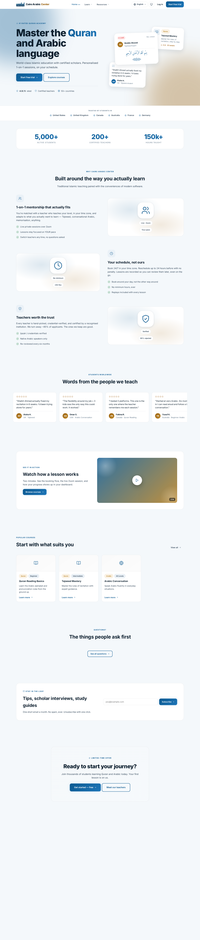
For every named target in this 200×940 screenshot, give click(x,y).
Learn (87, 4)
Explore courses (56, 77)
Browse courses (33, 492)
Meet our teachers (116, 787)
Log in (160, 4)
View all (174, 547)
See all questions (98, 654)
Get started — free (83, 787)
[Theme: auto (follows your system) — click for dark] (151, 4)
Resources (102, 4)
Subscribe (166, 702)
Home (74, 4)
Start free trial (174, 4)
